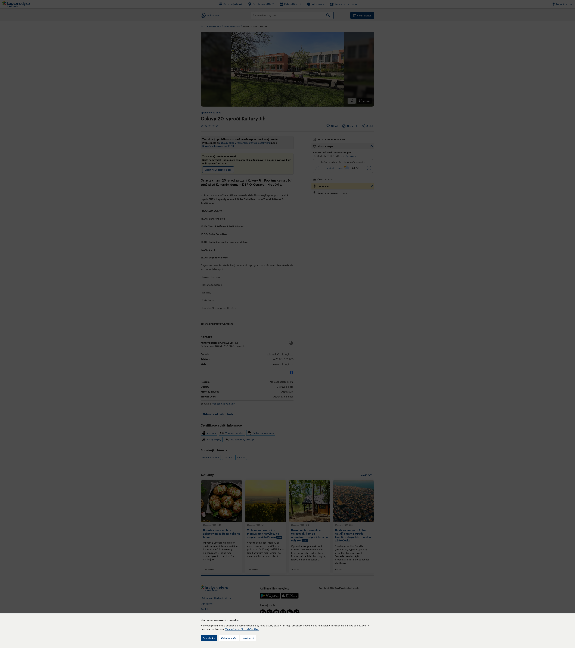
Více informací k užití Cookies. (242, 629)
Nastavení (248, 638)
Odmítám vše (228, 638)
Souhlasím (209, 638)
